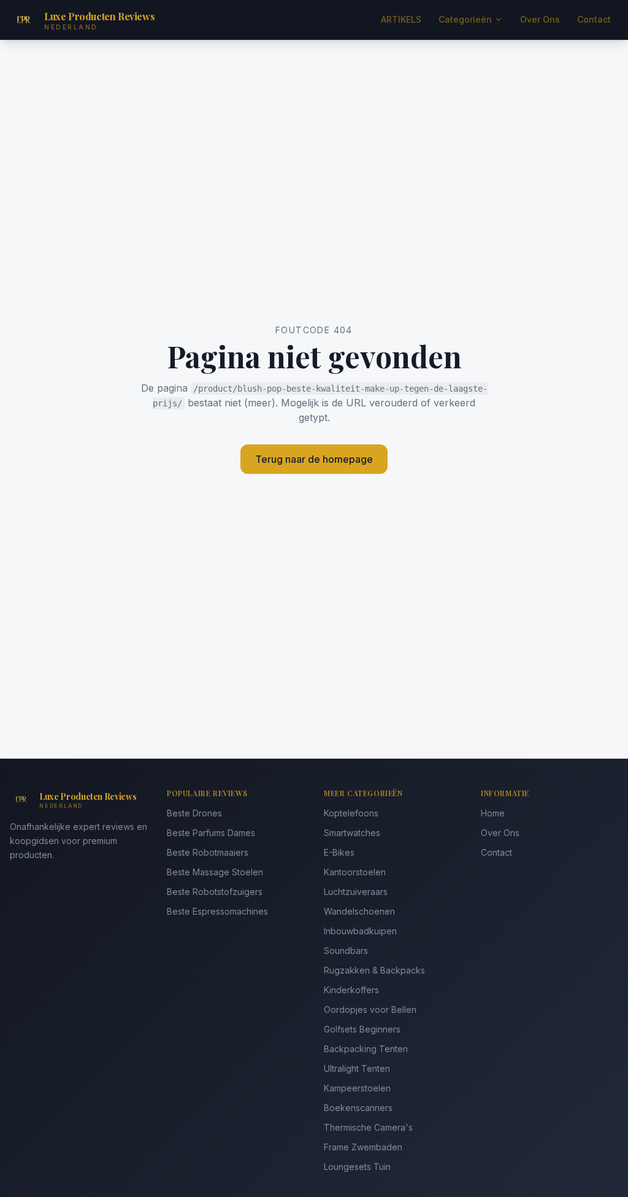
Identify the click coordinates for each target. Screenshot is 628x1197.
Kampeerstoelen (357, 1088)
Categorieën (465, 19)
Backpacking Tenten (366, 1049)
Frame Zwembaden (363, 1147)
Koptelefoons (351, 813)
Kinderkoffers (351, 990)
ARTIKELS (401, 19)
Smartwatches (352, 832)
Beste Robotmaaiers (207, 852)
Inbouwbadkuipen (360, 931)
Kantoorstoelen (355, 872)
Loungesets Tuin (357, 1166)
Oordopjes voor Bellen (370, 1009)
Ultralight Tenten (357, 1068)
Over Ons (540, 19)
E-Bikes (339, 852)
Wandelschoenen (359, 911)
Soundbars (346, 950)
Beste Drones (194, 813)
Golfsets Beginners (362, 1029)
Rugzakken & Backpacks (374, 970)
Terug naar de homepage (314, 459)
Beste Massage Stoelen (215, 872)
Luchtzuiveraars (356, 891)
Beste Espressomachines (217, 911)
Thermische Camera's (368, 1127)
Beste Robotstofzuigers (214, 891)
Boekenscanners (358, 1107)
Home (493, 813)
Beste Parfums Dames (211, 832)
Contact (594, 19)
